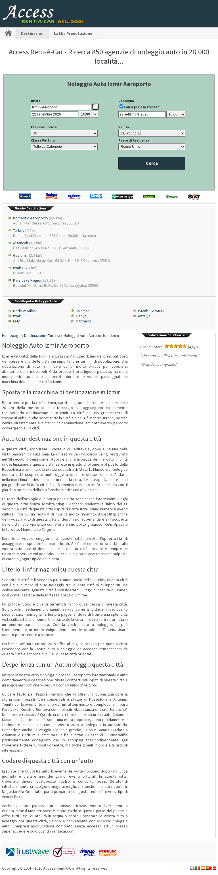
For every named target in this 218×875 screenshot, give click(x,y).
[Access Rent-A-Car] (44, 22)
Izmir (17, 267)
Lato (16, 321)
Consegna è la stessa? (141, 107)
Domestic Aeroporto (30, 218)
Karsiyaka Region (27, 280)
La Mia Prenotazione (73, 33)
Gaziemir (20, 255)
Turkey (18, 230)
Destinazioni (33, 33)
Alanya (81, 315)
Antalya (144, 315)
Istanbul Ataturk (151, 310)
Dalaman (83, 310)
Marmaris (83, 321)
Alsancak (20, 242)
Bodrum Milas (24, 310)
